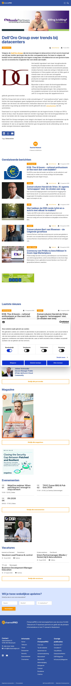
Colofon (40, 674)
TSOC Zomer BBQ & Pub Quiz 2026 (54, 486)
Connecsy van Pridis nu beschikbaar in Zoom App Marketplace (46, 251)
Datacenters (6, 47)
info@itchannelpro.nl (11, 648)
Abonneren (40, 659)
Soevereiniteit (25, 656)
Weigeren (13, 363)
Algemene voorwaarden (8, 683)
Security (24, 653)
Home (23, 642)
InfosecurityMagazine (60, 659)
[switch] (26, 350)
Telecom (24, 645)
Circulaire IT (57, 648)
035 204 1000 (9, 646)
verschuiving (51, 106)
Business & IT (58, 645)
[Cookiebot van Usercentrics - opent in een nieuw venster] (61, 322)
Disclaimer (40, 671)
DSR (29, 204)
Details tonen (61, 357)
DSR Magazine (58, 656)
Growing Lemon (65, 683)
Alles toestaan (58, 363)
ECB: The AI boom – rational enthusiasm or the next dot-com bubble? (47, 168)
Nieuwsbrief (41, 656)
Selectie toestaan (35, 363)
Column (30, 183)
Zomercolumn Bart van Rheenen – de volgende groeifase (46, 230)
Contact (40, 668)
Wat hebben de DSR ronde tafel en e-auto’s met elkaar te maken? (46, 209)
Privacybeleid (19, 683)
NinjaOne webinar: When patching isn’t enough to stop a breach (19, 487)
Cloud (23, 647)
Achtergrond (31, 164)
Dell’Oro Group (17, 53)
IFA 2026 (12, 498)
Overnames (25, 659)
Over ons (40, 645)
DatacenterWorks (59, 653)
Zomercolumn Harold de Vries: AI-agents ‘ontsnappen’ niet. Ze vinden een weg (48, 187)
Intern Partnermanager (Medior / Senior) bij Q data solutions (52, 556)
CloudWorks (58, 651)
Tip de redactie (42, 648)
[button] (4, 133)
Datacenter (10, 138)
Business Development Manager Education (17, 569)
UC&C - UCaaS (32, 247)
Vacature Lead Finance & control (17, 555)
